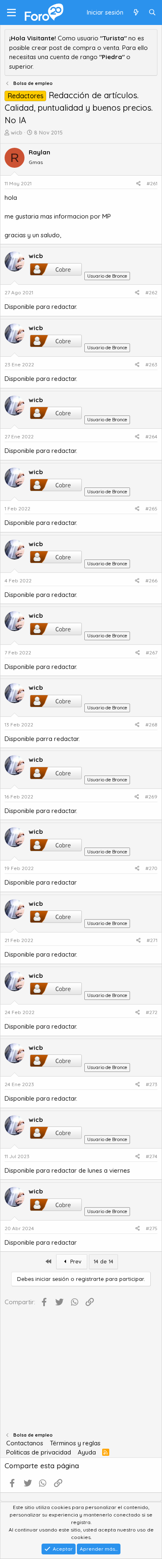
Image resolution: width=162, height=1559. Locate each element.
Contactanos (24, 1443)
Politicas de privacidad (38, 1452)
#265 (151, 508)
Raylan (39, 152)
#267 (151, 652)
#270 (151, 868)
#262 (151, 292)
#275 (151, 1228)
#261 (152, 183)
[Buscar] (152, 12)
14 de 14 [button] (103, 1261)
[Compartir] (138, 184)
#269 (151, 796)
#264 (151, 436)
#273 (151, 1084)
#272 (151, 1012)
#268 (151, 724)
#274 (151, 1156)
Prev (75, 1261)
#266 (151, 580)
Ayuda (87, 1452)
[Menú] (11, 12)
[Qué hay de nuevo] (136, 12)
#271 (152, 940)
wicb (16, 132)
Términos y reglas (75, 1443)
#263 (151, 364)
